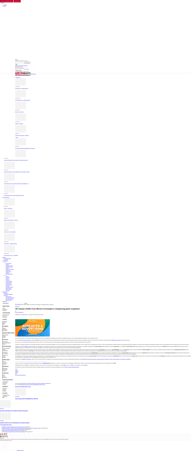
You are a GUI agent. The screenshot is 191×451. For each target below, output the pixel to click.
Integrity (4, 370)
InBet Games (8, 271)
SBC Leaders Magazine (8, 294)
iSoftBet (7, 272)
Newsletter (4, 301)
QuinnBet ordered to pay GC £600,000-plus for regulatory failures (17, 172)
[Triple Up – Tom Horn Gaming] (9, 228)
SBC (16, 373)
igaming (16, 371)
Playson (7, 278)
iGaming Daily (8, 296)
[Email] (31, 316)
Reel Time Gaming (9, 287)
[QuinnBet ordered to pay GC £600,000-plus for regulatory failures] (9, 168)
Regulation (4, 309)
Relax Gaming (8, 288)
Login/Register (5, 381)
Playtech (7, 280)
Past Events (4, 396)
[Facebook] (17, 316)
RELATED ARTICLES (18, 386)
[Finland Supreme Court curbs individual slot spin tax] (9, 192)
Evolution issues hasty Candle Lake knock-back (11, 430)
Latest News (4, 330)
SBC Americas (4, 448)
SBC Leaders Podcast (10, 297)
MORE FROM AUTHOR (26, 386)
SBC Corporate (5, 442)
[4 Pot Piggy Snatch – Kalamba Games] (20, 97)
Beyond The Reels (9, 299)
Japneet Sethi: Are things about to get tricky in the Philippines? (14, 431)
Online (16, 372)
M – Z (5, 275)
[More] (35, 316)
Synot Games (8, 289)
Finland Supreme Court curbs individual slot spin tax (14, 195)
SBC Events (4, 443)
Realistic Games (9, 284)
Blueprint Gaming (9, 266)
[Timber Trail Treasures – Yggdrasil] (20, 132)
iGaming (4, 322)
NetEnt (7, 276)
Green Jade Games (10, 269)
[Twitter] (20, 316)
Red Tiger (8, 286)
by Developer (5, 261)
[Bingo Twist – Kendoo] (20, 108)
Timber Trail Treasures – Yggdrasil (22, 135)
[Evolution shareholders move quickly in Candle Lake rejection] (5, 407)
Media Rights (5, 369)
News (17, 137)
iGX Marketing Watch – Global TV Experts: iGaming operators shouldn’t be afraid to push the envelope (21, 428)
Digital (3, 376)
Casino (16, 370)
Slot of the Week (5, 197)
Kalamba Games (9, 274)
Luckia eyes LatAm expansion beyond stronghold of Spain (13, 429)
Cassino (4, 349)
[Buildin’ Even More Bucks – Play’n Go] (9, 216)
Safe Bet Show (9, 300)
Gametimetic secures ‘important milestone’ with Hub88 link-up (16, 183)
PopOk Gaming (9, 281)
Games (3, 308)
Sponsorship (4, 368)
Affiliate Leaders (28, 346)
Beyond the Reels (7, 258)
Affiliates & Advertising (116, 340)
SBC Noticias (4, 447)
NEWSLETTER (17, 1)
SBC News (4, 446)
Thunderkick (6, 253)
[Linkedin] (27, 316)
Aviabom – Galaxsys (19, 123)
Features (4, 257)
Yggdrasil (17, 133)
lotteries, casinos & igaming (114, 359)
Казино (3, 356)
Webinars (6, 293)
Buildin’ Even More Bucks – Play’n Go (11, 220)
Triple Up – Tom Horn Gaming (10, 231)
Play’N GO (6, 218)
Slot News (17, 146)
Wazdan (7, 290)
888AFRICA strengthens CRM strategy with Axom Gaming (13, 426)
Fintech (4, 361)
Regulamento (5, 350)
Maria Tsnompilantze (19, 312)
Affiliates (4, 310)
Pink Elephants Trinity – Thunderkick (11, 255)
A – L (5, 262)
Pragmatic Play (9, 282)
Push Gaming (8, 283)
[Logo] (19, 75)
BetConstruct (8, 263)
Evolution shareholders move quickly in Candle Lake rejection (16, 160)
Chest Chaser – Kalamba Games (21, 88)
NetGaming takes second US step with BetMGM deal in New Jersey (32, 384)
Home (16, 304)
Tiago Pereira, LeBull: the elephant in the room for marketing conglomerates (36, 383)
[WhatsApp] (24, 316)
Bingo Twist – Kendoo (19, 112)
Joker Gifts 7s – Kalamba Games (10, 243)
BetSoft (7, 264)
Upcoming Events (5, 395)
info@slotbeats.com (8, 440)
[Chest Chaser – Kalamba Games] (20, 85)
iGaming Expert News (6, 424)
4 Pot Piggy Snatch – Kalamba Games (22, 100)
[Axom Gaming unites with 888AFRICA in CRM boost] (20, 145)
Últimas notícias (5, 314)
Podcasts (6, 295)
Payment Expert (5, 444)
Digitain (7, 268)
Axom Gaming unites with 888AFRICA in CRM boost (25, 148)
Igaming (4, 328)
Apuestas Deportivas (6, 342)
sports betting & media (91, 359)
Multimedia (4, 291)
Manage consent (20, 450)
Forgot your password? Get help (21, 65)
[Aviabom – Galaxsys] (20, 120)
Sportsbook (4, 321)
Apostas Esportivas (6, 348)
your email (26, 69)
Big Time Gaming (9, 265)
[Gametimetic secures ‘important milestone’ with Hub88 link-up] (9, 180)
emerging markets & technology (102, 359)
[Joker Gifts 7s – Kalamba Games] (9, 240)
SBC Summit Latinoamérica (26, 340)
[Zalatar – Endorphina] (9, 205)
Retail (3, 375)
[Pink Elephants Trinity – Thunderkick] (9, 252)
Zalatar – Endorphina (8, 208)
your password (27, 63)
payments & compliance (126, 359)
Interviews (6, 259)
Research (4, 384)
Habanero (8, 270)
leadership (85, 359)
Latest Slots (18, 77)
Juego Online (5, 341)
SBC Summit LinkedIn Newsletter (72, 367)
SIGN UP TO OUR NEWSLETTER (6, 1)
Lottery (4, 337)
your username (27, 62)
